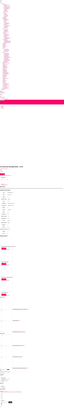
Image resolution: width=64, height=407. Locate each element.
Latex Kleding (6, 26)
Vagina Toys (6, 51)
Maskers (4, 65)
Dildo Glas (5, 31)
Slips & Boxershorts (5, 64)
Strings (4, 77)
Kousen (5, 24)
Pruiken (4, 81)
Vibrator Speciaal (6, 58)
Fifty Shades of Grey (7, 8)
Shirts (4, 63)
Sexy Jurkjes (4, 76)
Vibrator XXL (6, 61)
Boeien (5, 13)
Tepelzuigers (5, 70)
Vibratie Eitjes (5, 62)
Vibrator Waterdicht (7, 60)
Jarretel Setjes (6, 23)
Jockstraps (5, 16)
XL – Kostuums (5, 87)
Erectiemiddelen (6, 35)
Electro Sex (5, 14)
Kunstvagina (4, 44)
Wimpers (4, 82)
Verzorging (4, 75)
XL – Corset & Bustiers (6, 86)
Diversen (5, 5)
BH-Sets (5, 20)
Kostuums (5, 10)
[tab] (32, 184)
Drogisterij (4, 32)
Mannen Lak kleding (7, 42)
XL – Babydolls (5, 83)
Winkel (2, 3)
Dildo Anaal (6, 29)
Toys (3, 48)
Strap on (4, 68)
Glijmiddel (5, 36)
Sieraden (4, 79)
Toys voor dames (6, 49)
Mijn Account (3, 387)
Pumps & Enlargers (5, 72)
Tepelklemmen (5, 69)
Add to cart (2, 174)
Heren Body (6, 40)
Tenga (4, 47)
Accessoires (4, 4)
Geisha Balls (6, 15)
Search (8, 369)
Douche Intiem (6, 34)
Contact (2, 89)
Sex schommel (5, 67)
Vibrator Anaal (6, 53)
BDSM (4, 12)
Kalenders (4, 43)
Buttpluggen (5, 17)
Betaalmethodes (3, 378)
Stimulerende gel (5, 74)
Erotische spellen (6, 7)
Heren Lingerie (5, 39)
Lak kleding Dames (7, 25)
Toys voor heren (6, 50)
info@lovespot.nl (2, 373)
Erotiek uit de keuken (7, 6)
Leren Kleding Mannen (7, 41)
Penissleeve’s (5, 46)
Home (2, 101)
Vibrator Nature (6, 56)
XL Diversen (4, 85)
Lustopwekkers (6, 38)
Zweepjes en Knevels (6, 88)
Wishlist (1, 94)
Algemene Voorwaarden (4, 380)
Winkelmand (3, 386)
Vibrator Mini (6, 55)
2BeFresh (20, 391)
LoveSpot (2, 105)
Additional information (4, 184)
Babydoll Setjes (6, 19)
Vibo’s (4, 52)
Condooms (4, 18)
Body (5, 21)
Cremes (5, 33)
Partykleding (4, 80)
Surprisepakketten (5, 78)
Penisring (4, 45)
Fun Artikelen (6, 9)
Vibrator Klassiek (6, 54)
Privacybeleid (3, 379)
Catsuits (5, 22)
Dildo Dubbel (6, 30)
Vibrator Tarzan (6, 59)
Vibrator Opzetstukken (7, 57)
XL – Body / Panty (5, 84)
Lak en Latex (6, 11)
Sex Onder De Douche (6, 73)
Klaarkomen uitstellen (7, 37)
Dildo (3, 28)
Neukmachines (5, 66)
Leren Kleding (6, 27)
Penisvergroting (5, 71)
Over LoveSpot (3, 103)
